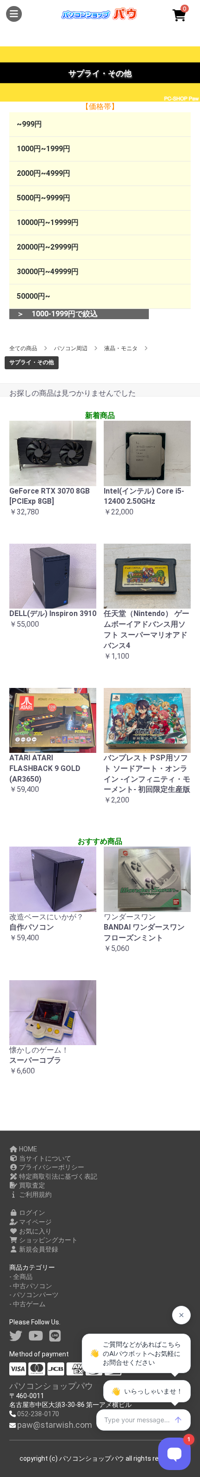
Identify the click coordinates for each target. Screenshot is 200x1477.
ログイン (31, 1212)
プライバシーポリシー (51, 1167)
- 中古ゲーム (27, 1304)
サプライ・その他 (31, 362)
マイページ (35, 1222)
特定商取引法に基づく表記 (57, 1176)
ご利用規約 (35, 1194)
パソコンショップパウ (51, 1386)
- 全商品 (21, 1276)
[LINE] (55, 1336)
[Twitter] (15, 1336)
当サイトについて (44, 1158)
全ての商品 (23, 348)
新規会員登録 (38, 1249)
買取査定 (31, 1185)
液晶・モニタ (121, 348)
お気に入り (35, 1231)
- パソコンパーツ (34, 1294)
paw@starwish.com (54, 1425)
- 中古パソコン (30, 1286)
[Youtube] (35, 1336)
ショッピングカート (48, 1240)
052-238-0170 (38, 1414)
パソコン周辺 (70, 348)
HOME (27, 1149)
